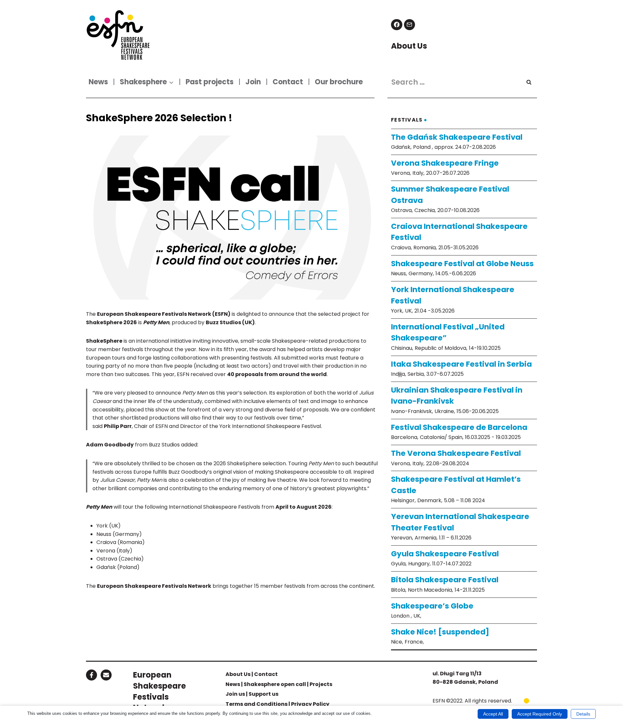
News (98, 82)
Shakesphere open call (275, 684)
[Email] (409, 24)
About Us (238, 674)
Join (253, 82)
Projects (321, 684)
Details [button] (583, 713)
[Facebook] (396, 24)
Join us (235, 694)
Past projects (210, 82)
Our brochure (339, 82)
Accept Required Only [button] (539, 713)
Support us (263, 694)
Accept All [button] (493, 713)
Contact (288, 82)
